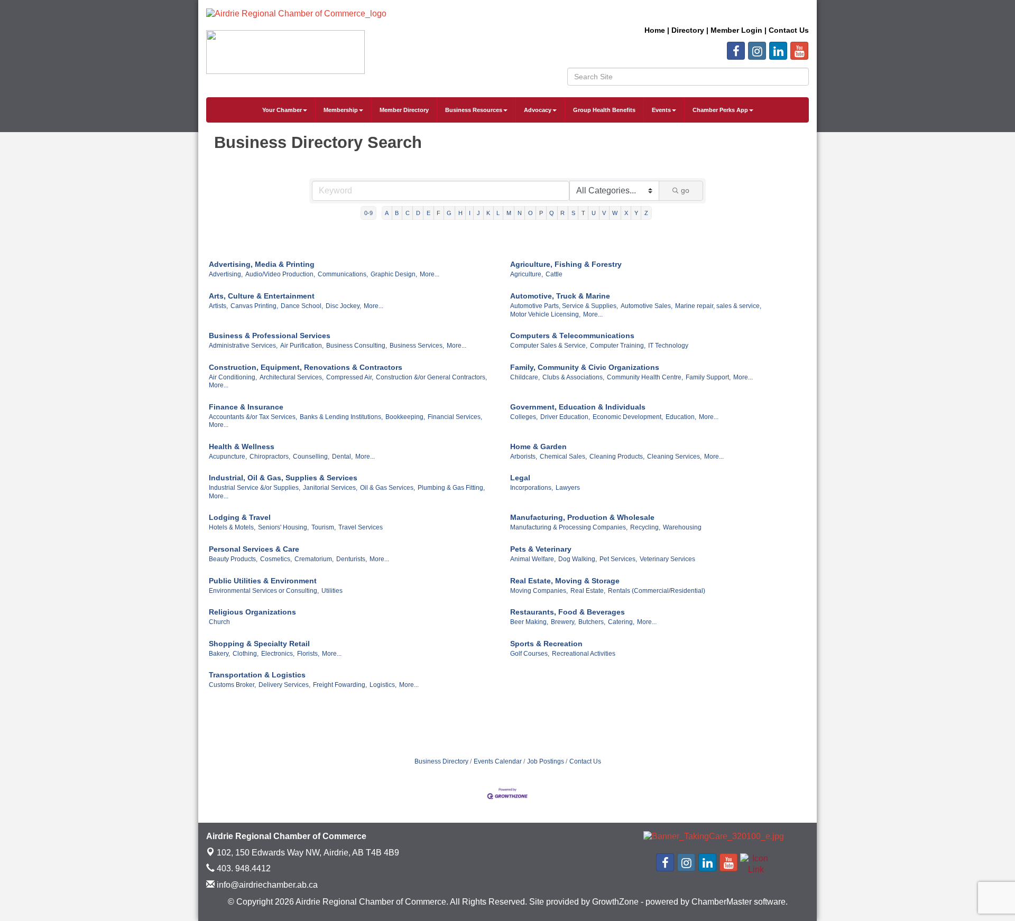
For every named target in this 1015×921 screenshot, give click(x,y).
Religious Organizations (252, 612)
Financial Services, (455, 417)
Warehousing (682, 527)
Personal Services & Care (254, 549)
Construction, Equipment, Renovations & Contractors (305, 367)
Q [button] (551, 213)
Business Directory (441, 761)
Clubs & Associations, (573, 377)
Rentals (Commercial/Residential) (656, 590)
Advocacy (537, 110)
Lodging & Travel (240, 517)
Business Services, (417, 345)
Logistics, (383, 685)
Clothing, (246, 653)
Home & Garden (538, 446)
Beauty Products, (233, 559)
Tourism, (323, 527)
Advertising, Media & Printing (262, 264)
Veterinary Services (667, 559)
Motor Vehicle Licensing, (545, 314)
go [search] (685, 190)
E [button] (428, 213)
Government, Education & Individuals (577, 407)
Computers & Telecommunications (572, 335)
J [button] (478, 213)
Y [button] (636, 213)
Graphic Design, (394, 274)
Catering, (621, 622)
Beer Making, (529, 622)
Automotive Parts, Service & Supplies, (564, 306)
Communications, (343, 274)
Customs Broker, (232, 685)
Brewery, (563, 622)
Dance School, (302, 306)
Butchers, (591, 622)
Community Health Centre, (645, 377)
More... (429, 274)
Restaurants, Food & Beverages (567, 612)
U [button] (594, 213)
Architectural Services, (292, 377)
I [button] (469, 213)
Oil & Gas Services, (387, 487)
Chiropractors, (270, 456)
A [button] (387, 213)
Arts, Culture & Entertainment (262, 296)
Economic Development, (628, 417)
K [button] (488, 213)
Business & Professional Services (269, 335)
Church (219, 622)
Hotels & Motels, (232, 527)
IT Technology (668, 345)
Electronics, (277, 653)
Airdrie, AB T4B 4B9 (308, 852)
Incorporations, (531, 487)
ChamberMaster (721, 901)
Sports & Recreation (546, 643)
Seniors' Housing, (283, 527)
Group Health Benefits (604, 110)
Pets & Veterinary (540, 549)
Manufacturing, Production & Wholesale (582, 517)
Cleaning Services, (674, 456)
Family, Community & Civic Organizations (584, 367)
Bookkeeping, (405, 417)
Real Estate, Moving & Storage (565, 580)
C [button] (407, 213)
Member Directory (404, 110)
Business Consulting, (356, 345)
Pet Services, (618, 559)
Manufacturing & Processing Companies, (569, 527)
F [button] (438, 213)
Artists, (218, 306)
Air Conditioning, (233, 377)
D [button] (418, 213)
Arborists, (523, 456)
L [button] (498, 213)
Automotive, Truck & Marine (560, 296)
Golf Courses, (529, 653)
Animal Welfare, (533, 559)
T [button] (583, 213)
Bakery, (219, 653)
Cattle (554, 274)
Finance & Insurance (246, 407)
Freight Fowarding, (340, 685)
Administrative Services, (243, 345)
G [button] (449, 213)
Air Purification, (302, 345)
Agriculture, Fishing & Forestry (566, 264)
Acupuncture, (228, 456)
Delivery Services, (284, 685)
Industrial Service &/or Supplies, (254, 487)
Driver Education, (565, 417)
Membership (341, 110)
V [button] (604, 213)
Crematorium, (314, 559)
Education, (681, 417)
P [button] (541, 213)
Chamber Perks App (720, 110)
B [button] (397, 213)
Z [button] (646, 213)
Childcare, (525, 377)
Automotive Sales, (646, 306)
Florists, (308, 653)
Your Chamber (282, 110)
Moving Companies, (539, 590)
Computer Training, (617, 345)
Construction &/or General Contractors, (431, 377)
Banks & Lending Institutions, (341, 417)
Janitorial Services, (330, 487)
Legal (520, 477)
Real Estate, (587, 590)
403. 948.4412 (243, 868)
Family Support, (708, 377)
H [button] (460, 213)
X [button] (626, 213)
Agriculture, (526, 274)
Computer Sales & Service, (548, 345)
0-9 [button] (368, 213)
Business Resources (473, 110)
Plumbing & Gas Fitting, (451, 487)
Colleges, (524, 417)
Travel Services (360, 527)
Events (661, 110)
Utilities (332, 590)
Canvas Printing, (254, 306)
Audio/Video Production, (280, 274)
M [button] (508, 213)
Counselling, (311, 456)
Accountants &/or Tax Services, (253, 417)
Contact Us (585, 761)
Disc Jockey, (343, 306)
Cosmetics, (276, 559)
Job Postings (545, 761)
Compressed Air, (349, 377)
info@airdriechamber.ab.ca (266, 884)
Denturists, (351, 559)
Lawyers (568, 487)
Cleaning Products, (616, 456)
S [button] (573, 213)
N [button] (520, 213)
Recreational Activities (583, 653)
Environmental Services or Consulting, (264, 590)
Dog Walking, (577, 559)
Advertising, (226, 274)
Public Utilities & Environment (263, 580)
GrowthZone (615, 901)
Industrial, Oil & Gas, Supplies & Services (283, 477)
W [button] (614, 213)
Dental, (342, 456)
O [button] (530, 213)
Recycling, (645, 527)
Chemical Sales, (563, 456)
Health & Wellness (241, 446)
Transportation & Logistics (257, 675)
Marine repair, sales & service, (718, 306)
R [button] (562, 213)
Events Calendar (498, 761)
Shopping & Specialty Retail (259, 643)
